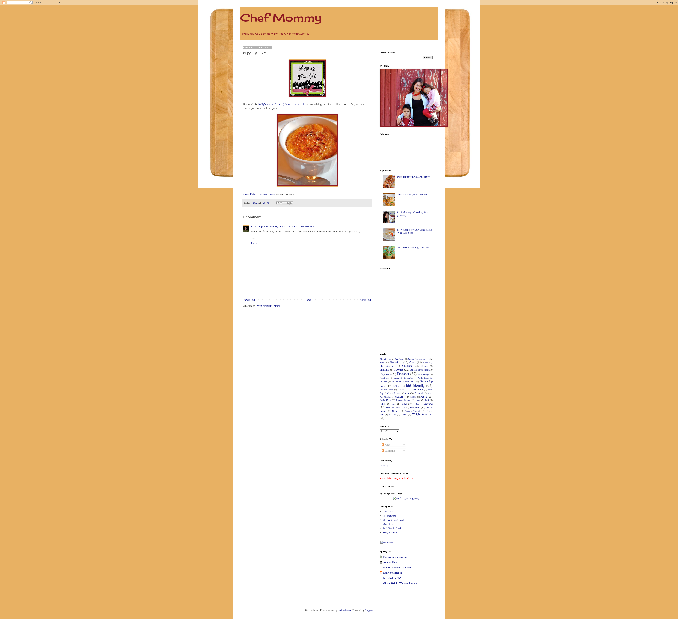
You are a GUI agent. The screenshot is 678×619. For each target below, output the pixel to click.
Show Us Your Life (395, 407)
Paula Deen (385, 400)
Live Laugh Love (260, 226)
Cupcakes (385, 374)
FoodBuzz (384, 377)
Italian (396, 386)
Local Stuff (417, 389)
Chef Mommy (281, 17)
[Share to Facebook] (288, 203)
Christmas (384, 369)
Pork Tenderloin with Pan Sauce (413, 176)
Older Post (365, 299)
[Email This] (277, 203)
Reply (254, 243)
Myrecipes (388, 524)
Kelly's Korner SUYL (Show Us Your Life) (281, 104)
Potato (383, 403)
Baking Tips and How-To (418, 358)
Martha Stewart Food (393, 520)
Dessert (403, 373)
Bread (382, 362)
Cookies (398, 369)
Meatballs (419, 393)
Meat (407, 393)
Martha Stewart (394, 393)
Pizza (417, 400)
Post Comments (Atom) (268, 305)
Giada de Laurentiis (403, 377)
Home (308, 299)
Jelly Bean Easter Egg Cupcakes (413, 247)
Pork (427, 400)
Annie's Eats (390, 562)
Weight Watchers (422, 414)
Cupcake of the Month (420, 369)
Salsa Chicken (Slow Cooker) (412, 194)
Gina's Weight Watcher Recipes (400, 583)
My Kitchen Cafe (392, 578)
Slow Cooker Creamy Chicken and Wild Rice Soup (414, 231)
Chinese (424, 366)
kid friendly (415, 385)
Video (404, 414)
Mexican (399, 396)
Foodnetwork (389, 515)
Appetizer (399, 358)
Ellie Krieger (424, 374)
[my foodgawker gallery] (406, 498)
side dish (415, 407)
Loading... (385, 465)
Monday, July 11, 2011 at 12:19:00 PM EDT (292, 226)
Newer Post (249, 299)
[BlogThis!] (281, 203)
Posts (387, 444)
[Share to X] (284, 203)
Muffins (413, 396)
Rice (394, 403)
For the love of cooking (395, 557)
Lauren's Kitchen (392, 573)
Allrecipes (388, 511)
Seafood (428, 404)
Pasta (423, 396)
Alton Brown (385, 358)
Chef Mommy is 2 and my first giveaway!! (412, 213)
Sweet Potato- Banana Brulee (259, 194)
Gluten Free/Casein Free (403, 381)
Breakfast (396, 362)
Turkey (392, 414)
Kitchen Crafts (386, 389)
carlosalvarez (344, 610)
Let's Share (402, 389)
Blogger (369, 610)
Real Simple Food (392, 528)
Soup (394, 411)
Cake (412, 362)
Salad (404, 403)
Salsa (416, 403)
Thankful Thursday (413, 411)
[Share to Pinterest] (291, 203)
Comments (389, 450)
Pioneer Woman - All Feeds (397, 567)
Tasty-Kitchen (390, 532)
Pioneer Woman (403, 400)
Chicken (407, 366)
